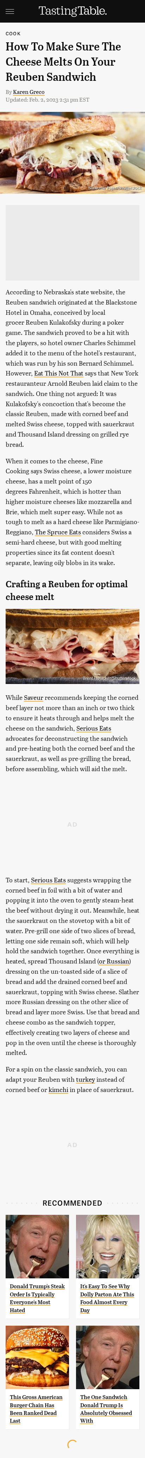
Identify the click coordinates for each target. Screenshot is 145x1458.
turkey (85, 1079)
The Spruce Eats (58, 531)
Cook (13, 33)
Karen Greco (29, 92)
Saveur (33, 697)
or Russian (114, 960)
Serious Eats (93, 728)
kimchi (58, 1089)
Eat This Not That (58, 372)
